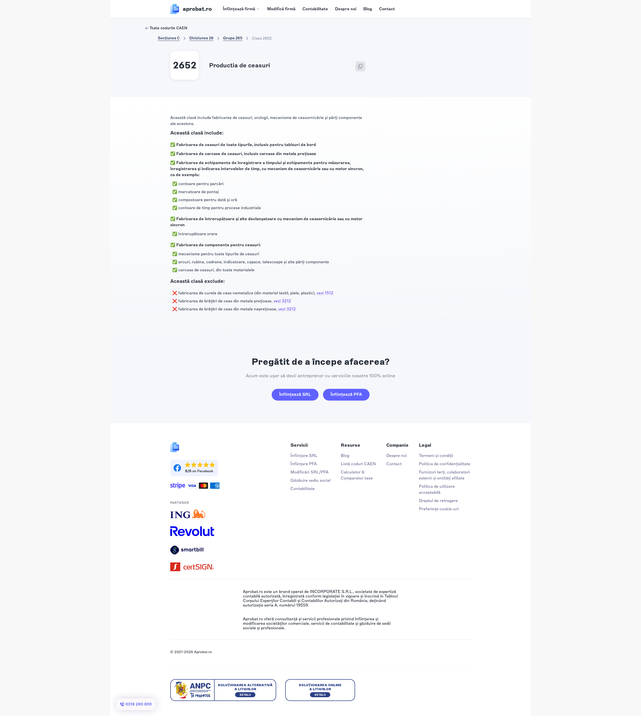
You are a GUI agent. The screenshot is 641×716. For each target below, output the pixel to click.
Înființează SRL (295, 394)
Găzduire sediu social (310, 480)
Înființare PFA (303, 463)
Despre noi (345, 9)
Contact (387, 9)
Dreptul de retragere (438, 500)
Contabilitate (315, 9)
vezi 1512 (324, 293)
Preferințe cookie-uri (439, 509)
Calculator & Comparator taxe (357, 475)
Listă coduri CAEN (358, 463)
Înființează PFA (346, 394)
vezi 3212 (282, 301)
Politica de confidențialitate (444, 463)
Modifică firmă (281, 9)
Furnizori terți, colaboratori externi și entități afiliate (444, 475)
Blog (367, 9)
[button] (241, 9)
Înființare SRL (303, 455)
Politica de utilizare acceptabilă (437, 489)
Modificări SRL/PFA (309, 472)
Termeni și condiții (436, 455)
